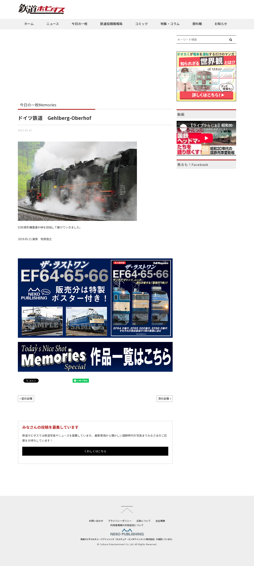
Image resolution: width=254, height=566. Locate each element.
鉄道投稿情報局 (111, 23)
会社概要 (160, 520)
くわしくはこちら (95, 451)
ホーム (29, 23)
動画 (181, 114)
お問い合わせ (96, 520)
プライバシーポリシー (120, 520)
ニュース (52, 23)
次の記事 (163, 398)
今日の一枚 (80, 23)
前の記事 (27, 398)
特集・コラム (170, 23)
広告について (144, 520)
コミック (141, 23)
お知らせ (221, 23)
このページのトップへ (127, 510)
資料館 (197, 23)
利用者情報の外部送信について (127, 525)
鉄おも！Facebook (192, 164)
